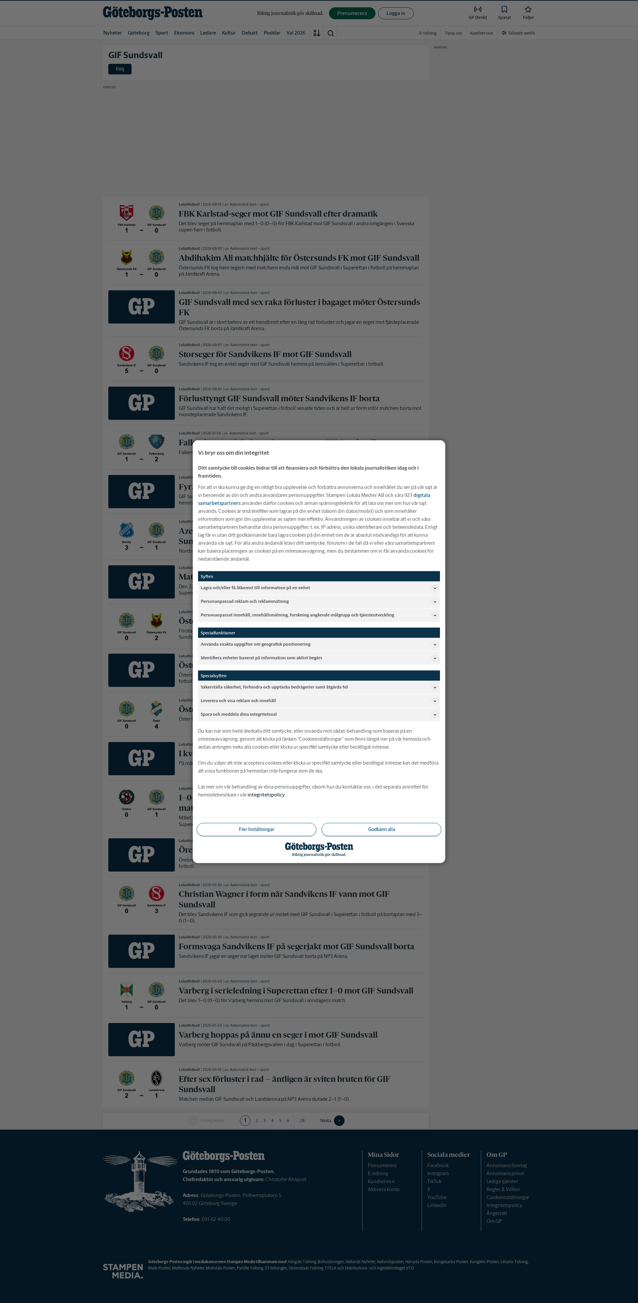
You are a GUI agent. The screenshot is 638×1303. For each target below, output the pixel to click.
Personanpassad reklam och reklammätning (245, 601)
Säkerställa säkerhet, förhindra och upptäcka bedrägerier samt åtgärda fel (274, 687)
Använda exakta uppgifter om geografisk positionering (255, 644)
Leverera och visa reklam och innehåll (238, 700)
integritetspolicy (266, 794)
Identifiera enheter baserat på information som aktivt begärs (261, 658)
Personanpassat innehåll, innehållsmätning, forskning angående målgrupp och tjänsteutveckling (297, 615)
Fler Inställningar (256, 829)
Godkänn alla (381, 829)
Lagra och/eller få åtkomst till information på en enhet (255, 588)
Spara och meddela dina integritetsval (239, 714)
